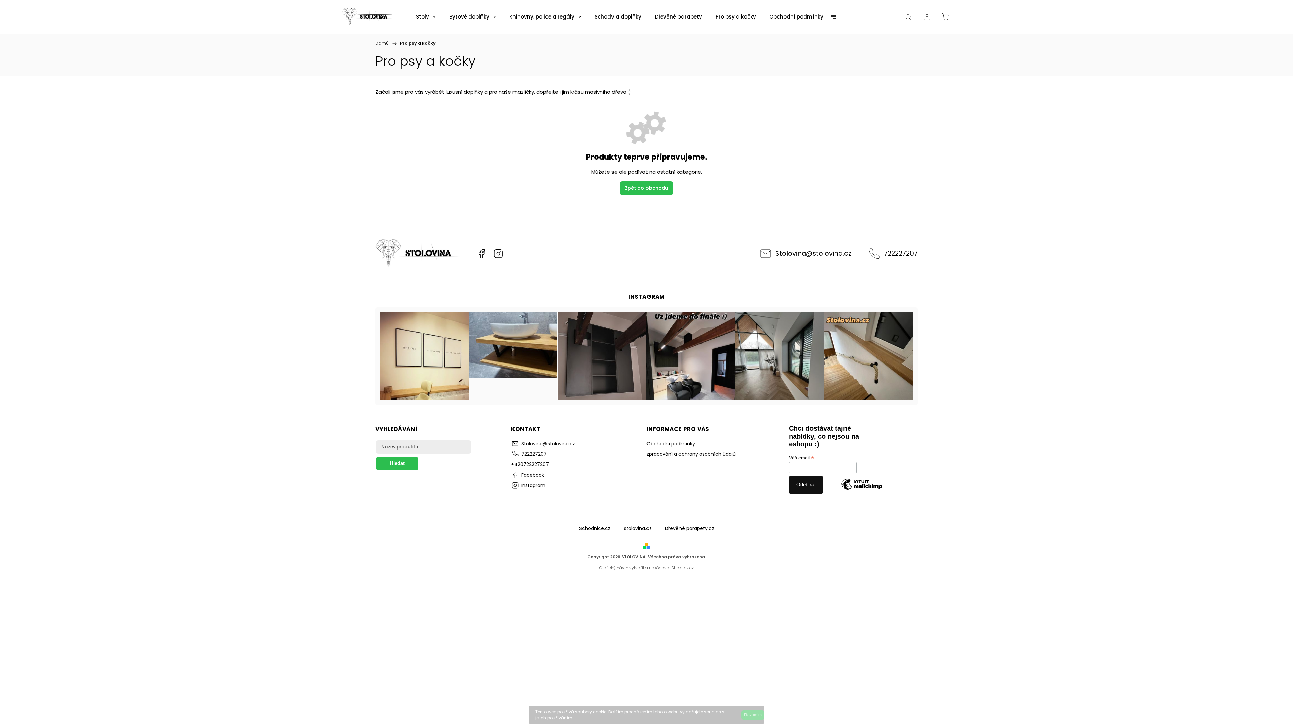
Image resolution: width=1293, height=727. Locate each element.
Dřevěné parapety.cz (689, 528)
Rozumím (753, 715)
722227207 (901, 253)
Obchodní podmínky (670, 443)
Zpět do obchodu (646, 188)
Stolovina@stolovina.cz (813, 253)
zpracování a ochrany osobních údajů (691, 454)
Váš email (801, 458)
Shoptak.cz (682, 568)
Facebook (481, 254)
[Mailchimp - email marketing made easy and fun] (862, 485)
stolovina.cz (638, 528)
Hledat (397, 463)
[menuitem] (426, 17)
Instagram (498, 254)
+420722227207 (530, 464)
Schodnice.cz (594, 528)
